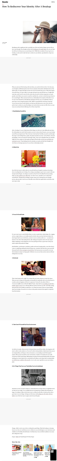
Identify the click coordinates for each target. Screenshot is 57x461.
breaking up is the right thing (39, 49)
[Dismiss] (55, 450)
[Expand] (51, 450)
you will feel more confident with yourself (21, 360)
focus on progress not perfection (27, 250)
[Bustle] (5, 2)
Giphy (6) (18, 436)
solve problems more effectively (23, 175)
